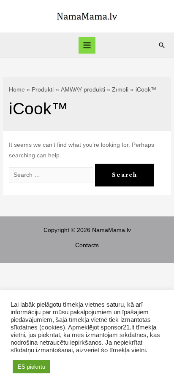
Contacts (87, 245)
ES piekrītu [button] (31, 367)
